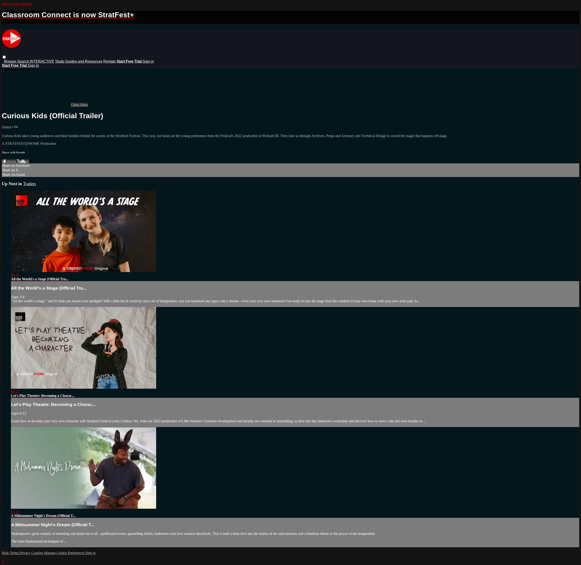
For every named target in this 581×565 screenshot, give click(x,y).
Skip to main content (16, 4)
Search (23, 61)
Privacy (25, 553)
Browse (10, 61)
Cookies (37, 553)
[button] (4, 57)
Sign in (148, 61)
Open (84, 105)
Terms (15, 553)
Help (6, 553)
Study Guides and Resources (78, 61)
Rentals (109, 61)
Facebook (9, 161)
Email (24, 161)
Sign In (33, 65)
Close (75, 105)
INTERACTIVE (42, 61)
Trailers (7, 126)
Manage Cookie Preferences (64, 553)
